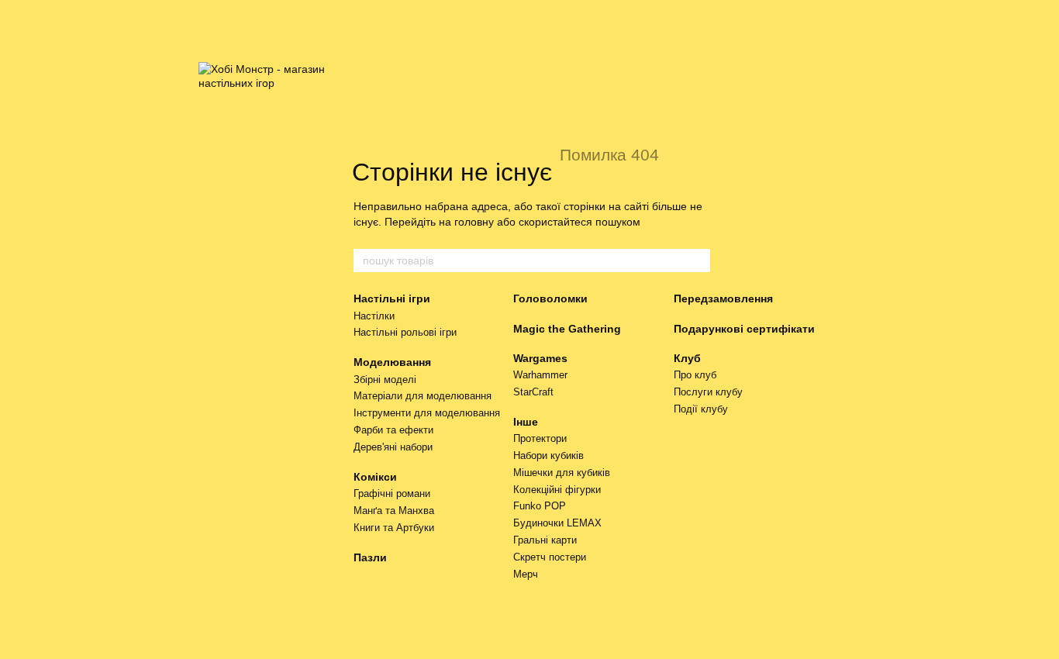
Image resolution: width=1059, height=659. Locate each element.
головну (474, 222)
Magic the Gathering (567, 329)
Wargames (540, 358)
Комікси (375, 477)
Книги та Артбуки (394, 527)
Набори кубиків (548, 455)
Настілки (374, 316)
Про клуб (695, 375)
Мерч (525, 574)
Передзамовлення (723, 298)
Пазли (370, 557)
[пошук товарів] (697, 260)
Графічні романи (392, 493)
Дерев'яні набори (393, 447)
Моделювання (392, 362)
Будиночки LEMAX (557, 523)
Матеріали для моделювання (423, 396)
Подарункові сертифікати (744, 329)
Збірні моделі (385, 379)
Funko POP (539, 506)
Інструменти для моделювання (427, 413)
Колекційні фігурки (557, 489)
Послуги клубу (708, 392)
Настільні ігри (392, 298)
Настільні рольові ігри (405, 332)
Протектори (540, 438)
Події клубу (701, 409)
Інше (525, 422)
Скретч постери (549, 557)
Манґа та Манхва (394, 510)
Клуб (687, 358)
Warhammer (540, 375)
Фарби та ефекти (393, 430)
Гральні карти (545, 540)
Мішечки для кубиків (561, 472)
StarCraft (533, 392)
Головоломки (550, 298)
